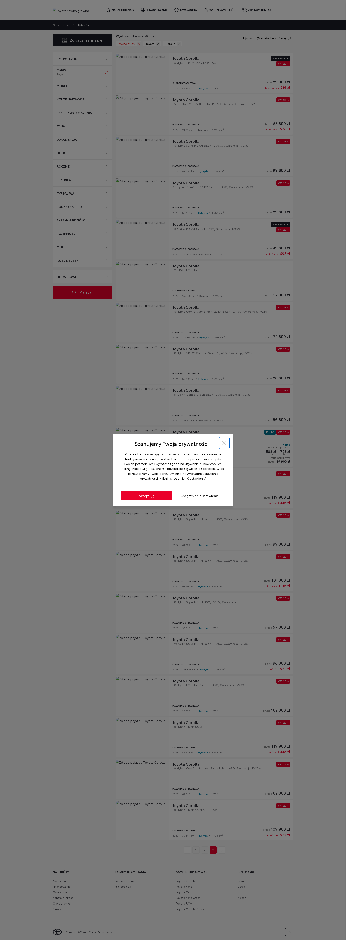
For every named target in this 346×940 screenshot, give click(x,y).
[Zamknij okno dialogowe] (224, 443)
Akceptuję (146, 495)
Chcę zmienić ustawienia (200, 495)
